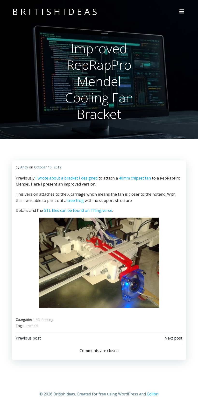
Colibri (153, 394)
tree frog (75, 200)
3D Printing (44, 319)
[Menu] (182, 11)
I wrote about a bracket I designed (66, 178)
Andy (24, 167)
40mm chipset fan (135, 178)
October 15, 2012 (47, 167)
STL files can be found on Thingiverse (78, 210)
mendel (32, 325)
